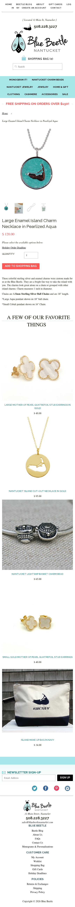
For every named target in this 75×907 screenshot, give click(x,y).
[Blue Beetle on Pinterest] (57, 788)
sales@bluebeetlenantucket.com (37, 822)
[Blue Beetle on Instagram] (68, 788)
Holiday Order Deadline (14, 247)
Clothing (13, 94)
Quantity (8, 254)
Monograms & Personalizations (37, 846)
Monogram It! (18, 79)
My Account (37, 857)
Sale (65, 94)
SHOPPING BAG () (40, 58)
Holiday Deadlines (37, 873)
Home (8, 4)
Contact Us (37, 842)
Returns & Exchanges (37, 884)
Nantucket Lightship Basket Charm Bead (37, 574)
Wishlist (37, 861)
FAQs (37, 838)
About (40, 4)
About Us (37, 834)
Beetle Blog (24, 4)
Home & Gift (60, 87)
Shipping (37, 888)
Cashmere (30, 94)
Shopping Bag (37, 865)
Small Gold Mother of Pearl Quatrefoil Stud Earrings (37, 657)
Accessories (50, 94)
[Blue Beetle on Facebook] (46, 788)
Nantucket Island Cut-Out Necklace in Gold (37, 491)
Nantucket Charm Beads (48, 79)
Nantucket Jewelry (20, 87)
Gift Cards (55, 4)
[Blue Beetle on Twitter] (35, 788)
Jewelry (43, 87)
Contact (56, 8)
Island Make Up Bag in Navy (37, 740)
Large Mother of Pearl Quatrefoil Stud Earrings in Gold (38, 406)
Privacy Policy (37, 892)
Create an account (34, 8)
